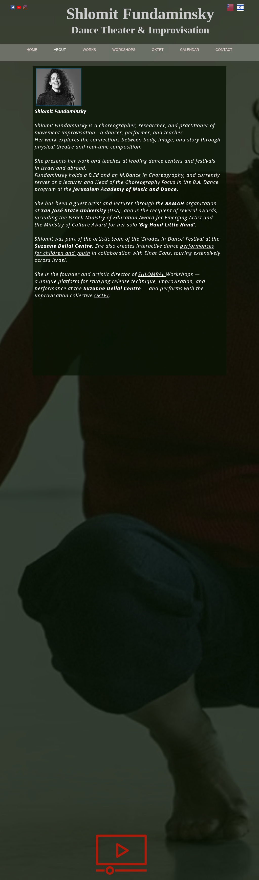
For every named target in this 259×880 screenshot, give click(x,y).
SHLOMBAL (152, 274)
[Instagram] (25, 7)
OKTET (101, 295)
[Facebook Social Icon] (13, 7)
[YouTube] (19, 7)
